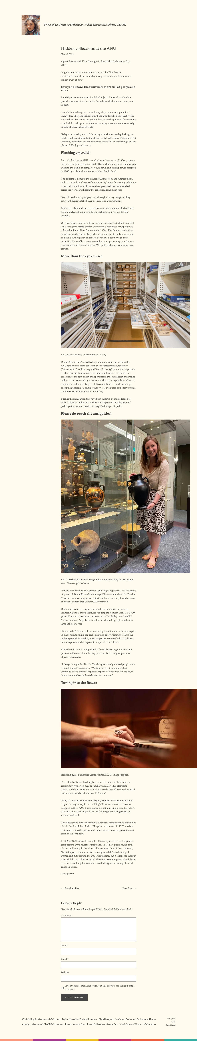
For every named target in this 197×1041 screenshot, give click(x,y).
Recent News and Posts (75, 1024)
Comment (67, 915)
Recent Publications (96, 1024)
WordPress (170, 1025)
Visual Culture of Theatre (131, 1024)
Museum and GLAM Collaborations (47, 1024)
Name (64, 945)
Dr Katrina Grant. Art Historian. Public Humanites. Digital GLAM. (85, 24)
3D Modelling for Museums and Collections (41, 1019)
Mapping (26, 1024)
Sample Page (112, 1024)
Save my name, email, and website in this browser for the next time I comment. (99, 988)
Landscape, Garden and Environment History (135, 1019)
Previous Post (72, 888)
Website (65, 972)
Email (64, 959)
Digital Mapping (106, 1019)
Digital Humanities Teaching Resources (79, 1019)
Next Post (127, 888)
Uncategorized (67, 874)
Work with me (150, 1024)
